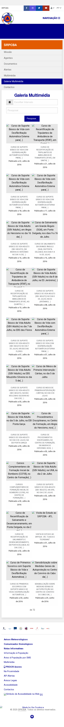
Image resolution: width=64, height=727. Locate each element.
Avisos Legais (10, 680)
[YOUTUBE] (46, 8)
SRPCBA (4, 8)
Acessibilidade (11, 685)
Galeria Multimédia (13, 81)
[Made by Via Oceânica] (32, 707)
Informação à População (16, 653)
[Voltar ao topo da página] (32, 717)
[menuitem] (26, 8)
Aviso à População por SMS (17, 657)
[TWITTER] (39, 8)
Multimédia (9, 75)
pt (58, 8)
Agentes (8, 58)
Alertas (7, 69)
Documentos (10, 63)
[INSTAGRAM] (32, 8)
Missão (8, 52)
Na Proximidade (11, 671)
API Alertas (9, 676)
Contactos (9, 87)
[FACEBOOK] (26, 8)
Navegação (50, 18)
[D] (41, 695)
